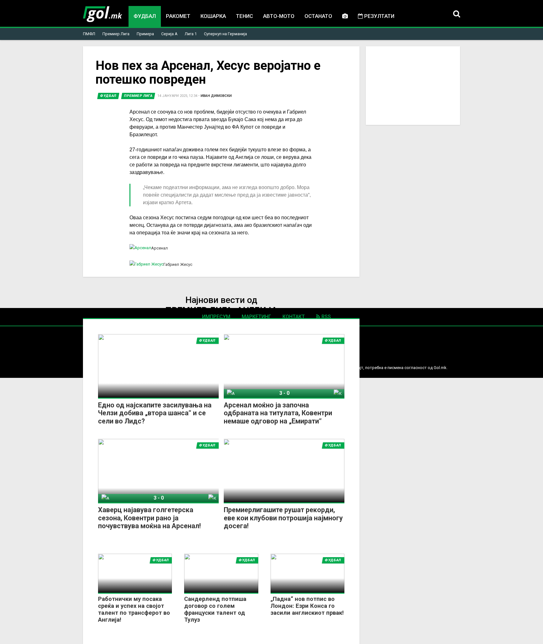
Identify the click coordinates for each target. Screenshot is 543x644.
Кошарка (213, 16)
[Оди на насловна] (102, 14)
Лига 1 (191, 33)
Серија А (169, 33)
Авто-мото (278, 16)
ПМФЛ (89, 33)
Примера (145, 33)
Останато (318, 16)
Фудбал (145, 16)
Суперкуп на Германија (225, 33)
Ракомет (178, 16)
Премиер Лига (115, 33)
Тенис (244, 16)
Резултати (378, 16)
